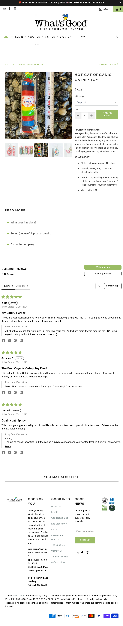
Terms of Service (59, 556)
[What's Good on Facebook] (9, 9)
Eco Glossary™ (59, 523)
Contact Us (57, 550)
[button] (8, 37)
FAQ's (54, 529)
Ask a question (103, 273)
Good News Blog (59, 518)
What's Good (18, 595)
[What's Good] (61, 23)
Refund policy (58, 562)
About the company (22, 244)
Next (114, 64)
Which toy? (79, 96)
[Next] (69, 105)
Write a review (103, 267)
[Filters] (99, 286)
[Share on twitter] (9, 341)
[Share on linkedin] (21, 341)
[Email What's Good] (4, 9)
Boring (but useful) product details (31, 233)
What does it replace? (23, 222)
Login (106, 9)
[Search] (116, 36)
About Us (56, 506)
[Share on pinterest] (15, 341)
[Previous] (6, 105)
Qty (76, 109)
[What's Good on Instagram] (14, 9)
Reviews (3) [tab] (8, 286)
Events (54, 512)
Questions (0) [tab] (22, 286)
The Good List (58, 545)
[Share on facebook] (3, 341)
